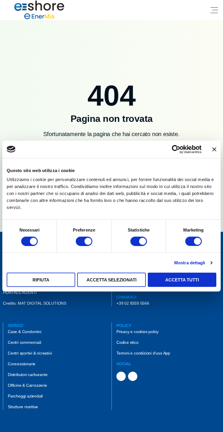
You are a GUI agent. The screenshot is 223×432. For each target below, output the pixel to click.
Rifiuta (41, 279)
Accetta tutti (182, 279)
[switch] (84, 241)
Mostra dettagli (189, 262)
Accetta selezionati (111, 279)
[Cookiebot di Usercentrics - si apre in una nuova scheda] (176, 149)
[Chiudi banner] (214, 149)
